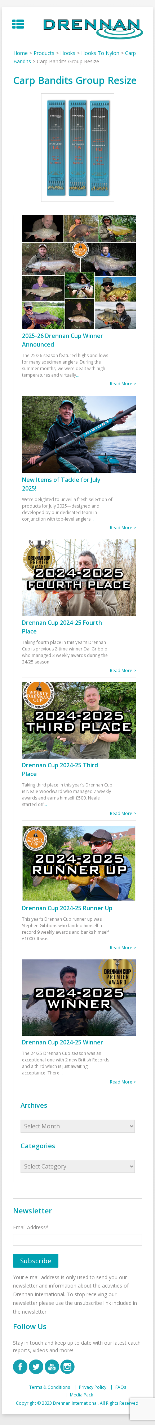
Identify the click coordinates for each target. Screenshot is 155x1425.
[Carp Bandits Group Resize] (77, 147)
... (77, 375)
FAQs (120, 1387)
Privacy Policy (92, 1387)
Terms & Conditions (49, 1387)
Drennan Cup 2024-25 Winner (62, 1042)
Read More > (123, 384)
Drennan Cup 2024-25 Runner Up (67, 908)
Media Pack (81, 1395)
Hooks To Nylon (100, 53)
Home (20, 53)
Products (44, 53)
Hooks (67, 53)
